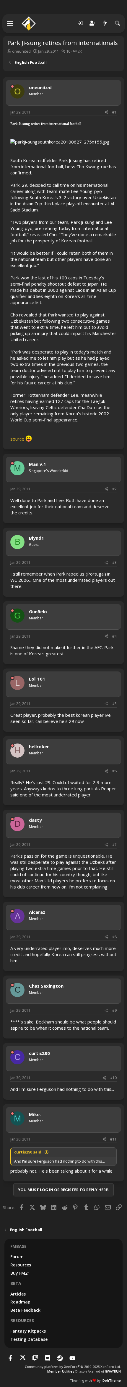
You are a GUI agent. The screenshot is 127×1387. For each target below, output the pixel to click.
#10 (113, 1077)
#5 (114, 703)
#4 (114, 636)
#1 (114, 112)
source (17, 439)
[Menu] (10, 24)
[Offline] (12, 86)
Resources (20, 1265)
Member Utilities (60, 1371)
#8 (114, 936)
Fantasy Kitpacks (28, 1331)
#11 (113, 1139)
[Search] (117, 23)
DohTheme (111, 1380)
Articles (18, 1294)
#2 (114, 488)
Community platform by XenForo (73, 1366)
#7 (114, 844)
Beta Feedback (25, 1310)
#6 (114, 770)
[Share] (106, 112)
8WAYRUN (113, 1371)
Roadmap (20, 1302)
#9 (114, 1010)
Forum (17, 1256)
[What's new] (105, 23)
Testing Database (29, 1339)
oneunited (21, 51)
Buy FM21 (20, 1273)
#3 (114, 562)
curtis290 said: (28, 1152)
